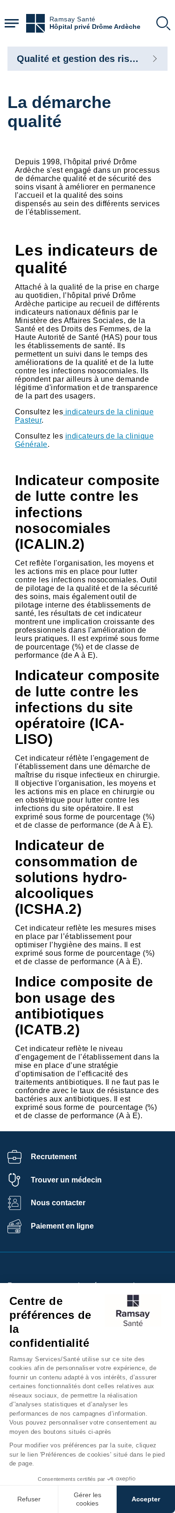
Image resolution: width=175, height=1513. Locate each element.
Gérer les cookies (87, 1499)
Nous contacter (58, 1203)
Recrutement (54, 1157)
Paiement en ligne (62, 1226)
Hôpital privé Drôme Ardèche (94, 26)
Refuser (29, 1499)
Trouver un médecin (66, 1180)
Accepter (146, 1499)
